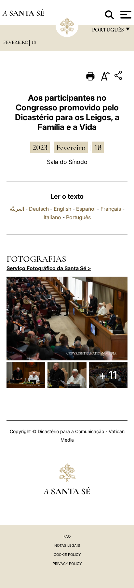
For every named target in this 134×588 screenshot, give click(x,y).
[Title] (119, 76)
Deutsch (39, 209)
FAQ (67, 536)
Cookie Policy (67, 554)
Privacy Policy (67, 563)
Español (86, 209)
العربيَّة (17, 209)
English (62, 209)
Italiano (52, 217)
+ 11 (108, 375)
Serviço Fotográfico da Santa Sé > (49, 268)
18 (34, 42)
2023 (40, 147)
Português (78, 217)
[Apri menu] (125, 14)
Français (110, 209)
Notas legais (67, 545)
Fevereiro (15, 42)
